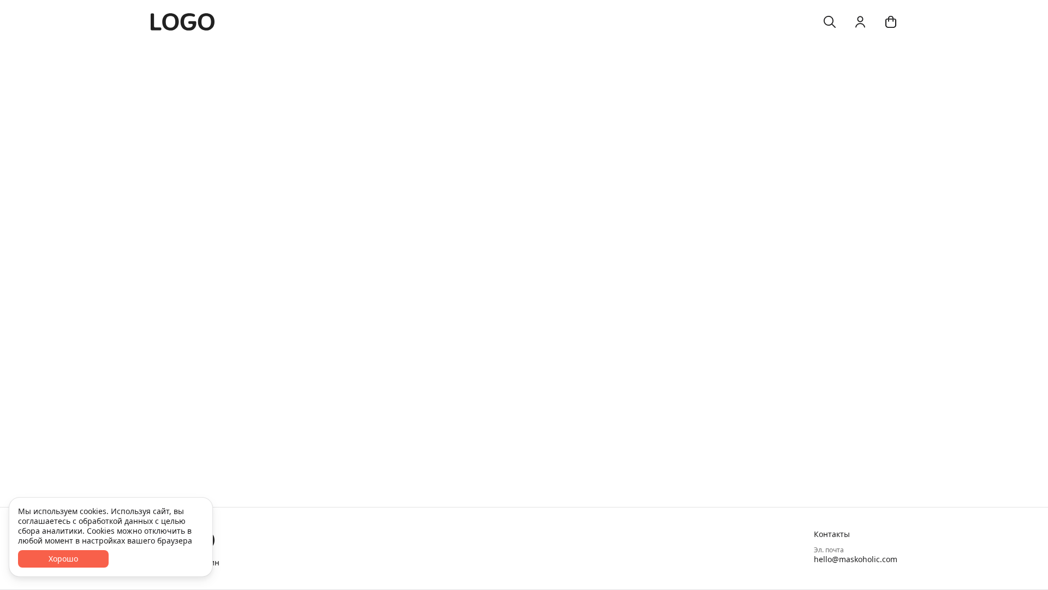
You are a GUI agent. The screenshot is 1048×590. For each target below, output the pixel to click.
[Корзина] (890, 21)
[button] (855, 534)
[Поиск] (829, 21)
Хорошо (63, 558)
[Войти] (860, 21)
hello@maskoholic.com (855, 559)
